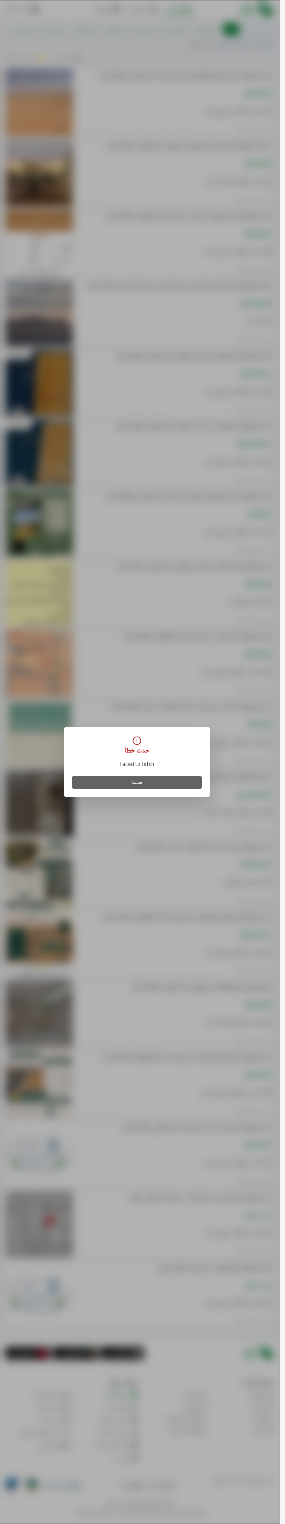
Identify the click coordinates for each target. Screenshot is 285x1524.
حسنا (137, 782)
